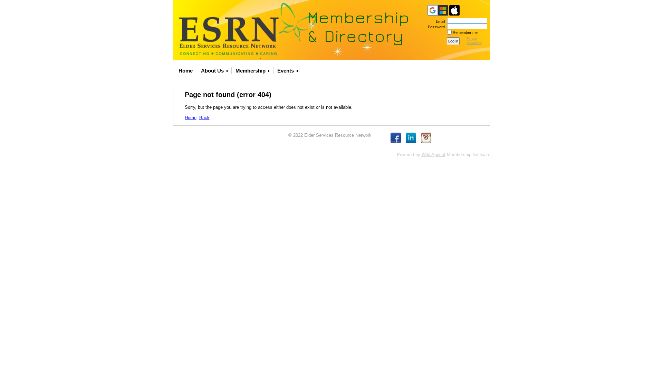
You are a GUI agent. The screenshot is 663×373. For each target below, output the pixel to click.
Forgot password (474, 41)
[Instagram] (426, 138)
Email (439, 21)
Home (186, 71)
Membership (251, 71)
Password (435, 27)
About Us (212, 71)
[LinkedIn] (411, 138)
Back (204, 117)
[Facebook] (396, 138)
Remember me (465, 32)
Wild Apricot (433, 154)
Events (285, 71)
